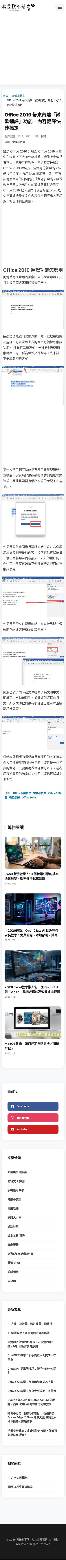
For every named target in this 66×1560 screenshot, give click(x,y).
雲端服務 (13, 1244)
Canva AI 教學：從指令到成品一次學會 (32, 1391)
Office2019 (29, 797)
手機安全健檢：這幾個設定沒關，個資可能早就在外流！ (32, 1433)
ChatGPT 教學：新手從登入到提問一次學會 (32, 1357)
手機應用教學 (16, 1190)
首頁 (5, 95)
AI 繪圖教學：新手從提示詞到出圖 (29, 1333)
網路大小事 (14, 1217)
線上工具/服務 (16, 1235)
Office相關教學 (22, 793)
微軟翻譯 (14, 797)
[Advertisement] (33, 47)
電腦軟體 (13, 1208)
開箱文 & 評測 (16, 1181)
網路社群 (13, 1226)
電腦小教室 (18, 95)
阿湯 (43, 136)
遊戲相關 (13, 1272)
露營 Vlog (14, 1263)
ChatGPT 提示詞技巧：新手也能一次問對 (32, 1371)
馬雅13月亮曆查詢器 (20, 1487)
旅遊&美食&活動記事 (20, 1254)
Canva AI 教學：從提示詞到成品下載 (30, 1382)
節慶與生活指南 (17, 1172)
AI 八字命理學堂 (17, 1478)
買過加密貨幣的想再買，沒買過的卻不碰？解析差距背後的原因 (31, 1344)
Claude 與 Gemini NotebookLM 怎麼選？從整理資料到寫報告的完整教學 (31, 1402)
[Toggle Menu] (59, 7)
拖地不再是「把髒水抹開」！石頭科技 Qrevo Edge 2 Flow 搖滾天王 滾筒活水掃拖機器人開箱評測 (32, 1417)
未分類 (12, 1281)
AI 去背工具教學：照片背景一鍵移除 (30, 1324)
